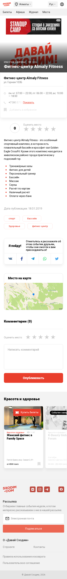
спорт (12, 218)
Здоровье (14, 226)
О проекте (9, 547)
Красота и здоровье (15, 62)
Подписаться (33, 528)
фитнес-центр (40, 226)
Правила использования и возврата (24, 556)
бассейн (32, 218)
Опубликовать (33, 378)
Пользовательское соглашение (21, 563)
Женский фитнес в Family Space (19, 436)
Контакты (39, 547)
